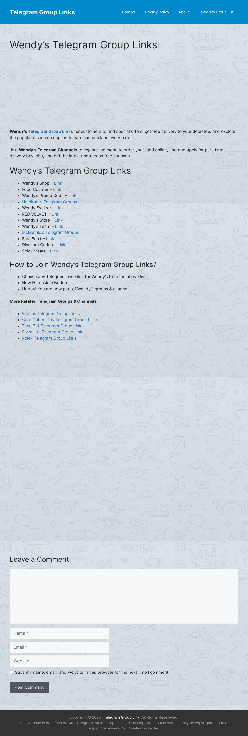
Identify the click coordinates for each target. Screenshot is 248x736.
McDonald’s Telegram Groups (50, 232)
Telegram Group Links (42, 12)
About (184, 12)
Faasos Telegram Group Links (51, 313)
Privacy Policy (157, 12)
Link (58, 183)
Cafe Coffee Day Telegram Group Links (60, 319)
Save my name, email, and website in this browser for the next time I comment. (92, 672)
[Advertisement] (124, 92)
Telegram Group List (216, 12)
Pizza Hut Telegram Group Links (53, 331)
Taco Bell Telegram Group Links (53, 325)
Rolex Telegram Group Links (49, 338)
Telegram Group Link (122, 717)
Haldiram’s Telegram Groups (49, 201)
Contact (128, 12)
